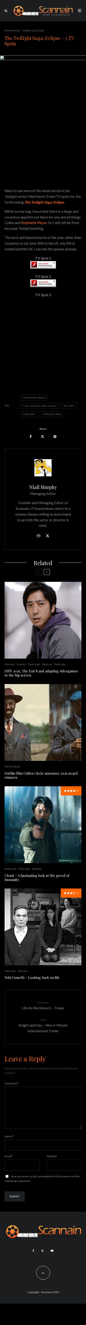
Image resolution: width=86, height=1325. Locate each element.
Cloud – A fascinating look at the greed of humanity (37, 877)
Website (52, 1156)
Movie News (12, 30)
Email (9, 1156)
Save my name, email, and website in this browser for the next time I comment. (42, 1179)
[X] (42, 1251)
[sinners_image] (43, 722)
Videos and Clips (33, 30)
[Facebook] (33, 1251)
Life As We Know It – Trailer (43, 1005)
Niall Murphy (43, 487)
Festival (47, 664)
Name (9, 1136)
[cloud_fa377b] (43, 824)
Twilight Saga (52, 414)
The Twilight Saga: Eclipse (41, 406)
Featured (34, 664)
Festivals (59, 664)
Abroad (9, 664)
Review (37, 868)
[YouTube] (52, 1251)
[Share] (31, 436)
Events (21, 664)
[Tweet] (42, 436)
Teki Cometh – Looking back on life (32, 977)
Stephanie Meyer (34, 223)
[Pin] (54, 436)
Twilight (30, 414)
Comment (12, 1083)
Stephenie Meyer (35, 398)
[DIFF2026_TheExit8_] (43, 620)
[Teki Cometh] (43, 927)
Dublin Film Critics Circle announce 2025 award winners (41, 775)
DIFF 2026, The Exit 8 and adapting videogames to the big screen (41, 673)
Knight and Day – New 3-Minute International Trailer (43, 1025)
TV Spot (69, 406)
